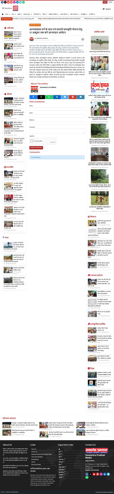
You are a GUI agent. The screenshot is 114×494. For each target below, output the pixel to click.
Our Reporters (35, 459)
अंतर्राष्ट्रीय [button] (83, 14)
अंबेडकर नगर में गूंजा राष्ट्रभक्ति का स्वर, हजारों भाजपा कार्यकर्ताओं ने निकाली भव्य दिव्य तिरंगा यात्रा (14, 212)
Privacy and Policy (36, 464)
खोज (111, 2)
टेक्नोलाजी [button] (36, 14)
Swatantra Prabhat (48, 87)
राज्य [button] (13, 14)
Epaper (108, 9)
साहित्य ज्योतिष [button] (53, 14)
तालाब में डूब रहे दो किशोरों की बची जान (99, 52)
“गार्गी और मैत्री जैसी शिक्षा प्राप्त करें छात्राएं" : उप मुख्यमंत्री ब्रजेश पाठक (104, 405)
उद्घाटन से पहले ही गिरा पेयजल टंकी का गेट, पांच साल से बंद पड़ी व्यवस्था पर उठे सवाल (14, 246)
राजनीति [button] (91, 14)
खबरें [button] (18, 14)
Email (31, 113)
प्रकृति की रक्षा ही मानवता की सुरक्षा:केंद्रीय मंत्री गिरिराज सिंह (104, 383)
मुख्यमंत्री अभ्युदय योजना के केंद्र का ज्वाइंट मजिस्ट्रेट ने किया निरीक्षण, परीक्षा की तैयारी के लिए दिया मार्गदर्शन (100, 394)
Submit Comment (36, 147)
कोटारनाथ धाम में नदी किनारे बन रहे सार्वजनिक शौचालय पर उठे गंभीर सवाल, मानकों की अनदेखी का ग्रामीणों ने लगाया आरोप (14, 282)
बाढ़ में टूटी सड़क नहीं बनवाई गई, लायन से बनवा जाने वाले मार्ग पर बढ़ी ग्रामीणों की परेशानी (14, 258)
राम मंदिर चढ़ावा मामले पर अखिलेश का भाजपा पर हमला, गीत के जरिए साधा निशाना (14, 198)
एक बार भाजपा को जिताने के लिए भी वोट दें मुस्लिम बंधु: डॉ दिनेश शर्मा (13, 225)
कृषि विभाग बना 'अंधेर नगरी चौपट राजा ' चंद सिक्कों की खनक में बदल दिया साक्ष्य (104, 243)
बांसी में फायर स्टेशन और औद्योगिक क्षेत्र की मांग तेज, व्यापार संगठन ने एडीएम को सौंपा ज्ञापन (100, 74)
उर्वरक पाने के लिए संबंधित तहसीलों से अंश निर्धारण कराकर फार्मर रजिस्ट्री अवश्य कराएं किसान (99, 232)
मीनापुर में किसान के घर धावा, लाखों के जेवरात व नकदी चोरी (14, 81)
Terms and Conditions (37, 456)
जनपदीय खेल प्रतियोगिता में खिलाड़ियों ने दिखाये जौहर (99, 208)
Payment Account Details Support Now (41, 454)
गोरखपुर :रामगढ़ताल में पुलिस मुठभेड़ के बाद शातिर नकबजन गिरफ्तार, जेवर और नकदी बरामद (42, 19)
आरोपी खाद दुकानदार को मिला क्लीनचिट (104, 222)
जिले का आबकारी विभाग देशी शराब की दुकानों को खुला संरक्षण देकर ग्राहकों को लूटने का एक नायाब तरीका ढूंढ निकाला (99, 141)
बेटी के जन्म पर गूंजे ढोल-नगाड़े (103, 313)
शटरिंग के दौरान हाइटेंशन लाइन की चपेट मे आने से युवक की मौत (100, 96)
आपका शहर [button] (26, 14)
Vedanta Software (108, 492)
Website (31, 120)
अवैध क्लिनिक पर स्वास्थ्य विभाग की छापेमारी (104, 293)
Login (105, 2)
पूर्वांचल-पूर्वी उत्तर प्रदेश (35, 25)
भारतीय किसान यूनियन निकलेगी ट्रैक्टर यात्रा (103, 264)
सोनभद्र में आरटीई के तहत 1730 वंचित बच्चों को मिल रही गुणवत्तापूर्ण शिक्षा (14, 142)
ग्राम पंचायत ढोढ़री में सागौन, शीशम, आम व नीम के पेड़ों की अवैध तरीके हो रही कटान (100, 186)
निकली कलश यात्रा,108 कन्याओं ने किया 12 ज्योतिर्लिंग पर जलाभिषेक (83, 19)
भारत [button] (6, 14)
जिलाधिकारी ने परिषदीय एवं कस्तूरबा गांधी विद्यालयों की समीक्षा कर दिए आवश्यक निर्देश (99, 164)
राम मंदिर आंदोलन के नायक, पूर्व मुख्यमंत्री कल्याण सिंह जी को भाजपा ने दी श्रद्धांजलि (13, 186)
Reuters (32, 475)
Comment (32, 127)
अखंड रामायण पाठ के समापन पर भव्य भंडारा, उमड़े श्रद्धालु (103, 348)
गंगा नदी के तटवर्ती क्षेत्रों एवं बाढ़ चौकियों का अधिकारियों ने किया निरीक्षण (99, 118)
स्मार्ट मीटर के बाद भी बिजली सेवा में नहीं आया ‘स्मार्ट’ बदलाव (13, 69)
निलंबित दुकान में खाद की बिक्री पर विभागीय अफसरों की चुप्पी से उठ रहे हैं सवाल (100, 254)
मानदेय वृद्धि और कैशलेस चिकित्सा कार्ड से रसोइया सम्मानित (13, 154)
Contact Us (34, 451)
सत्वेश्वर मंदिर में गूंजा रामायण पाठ (102, 329)
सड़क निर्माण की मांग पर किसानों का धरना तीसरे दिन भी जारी (14, 57)
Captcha (31, 136)
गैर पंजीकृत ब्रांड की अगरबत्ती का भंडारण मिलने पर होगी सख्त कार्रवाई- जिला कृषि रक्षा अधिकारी (99, 303)
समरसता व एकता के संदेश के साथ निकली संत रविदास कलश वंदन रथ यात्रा (104, 338)
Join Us (33, 462)
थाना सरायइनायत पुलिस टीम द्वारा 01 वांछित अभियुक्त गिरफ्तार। (97, 431)
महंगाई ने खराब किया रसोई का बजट (19, 45)
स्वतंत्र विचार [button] (63, 14)
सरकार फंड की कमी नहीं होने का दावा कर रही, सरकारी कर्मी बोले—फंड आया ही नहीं (14, 174)
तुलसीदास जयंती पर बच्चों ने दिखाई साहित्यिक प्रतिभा (104, 374)
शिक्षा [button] (44, 14)
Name (31, 106)
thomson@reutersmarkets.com (40, 485)
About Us (33, 449)
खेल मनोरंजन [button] (73, 14)
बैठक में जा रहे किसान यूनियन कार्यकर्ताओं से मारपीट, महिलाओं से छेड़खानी (12, 35)
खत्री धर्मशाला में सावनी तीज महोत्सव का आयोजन (104, 357)
